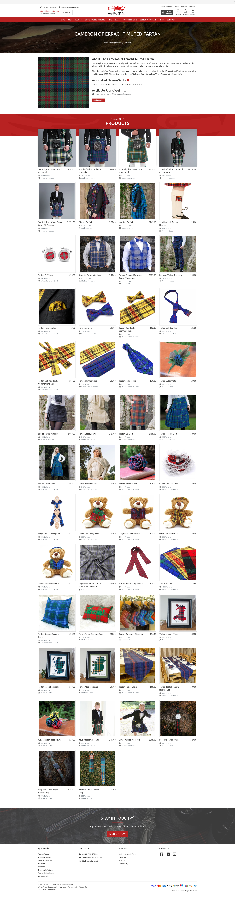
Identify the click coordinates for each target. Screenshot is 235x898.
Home (62, 20)
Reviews (41, 863)
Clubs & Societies (45, 860)
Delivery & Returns (45, 870)
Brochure (184, 6)
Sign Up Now (117, 833)
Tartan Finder (130, 20)
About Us (192, 6)
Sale (117, 20)
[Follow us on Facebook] (161, 854)
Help (161, 20)
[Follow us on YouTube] (174, 854)
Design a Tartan (148, 20)
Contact (176, 6)
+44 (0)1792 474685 (50, 7)
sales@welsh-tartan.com (70, 7)
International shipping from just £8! (117, 2)
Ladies (78, 20)
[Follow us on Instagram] (168, 854)
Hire (110, 20)
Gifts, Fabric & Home (95, 20)
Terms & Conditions (46, 873)
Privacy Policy (43, 876)
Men (70, 20)
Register (169, 6)
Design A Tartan (44, 857)
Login (163, 6)
